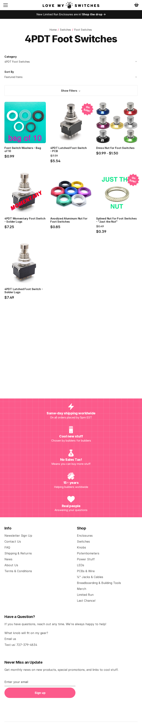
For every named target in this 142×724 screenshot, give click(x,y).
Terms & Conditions (18, 571)
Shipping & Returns (18, 553)
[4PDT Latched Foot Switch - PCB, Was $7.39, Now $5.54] (71, 122)
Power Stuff (86, 559)
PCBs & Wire (86, 571)
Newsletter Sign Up (18, 535)
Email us (10, 639)
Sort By (9, 71)
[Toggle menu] (8, 5)
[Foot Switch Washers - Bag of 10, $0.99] (25, 122)
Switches (83, 541)
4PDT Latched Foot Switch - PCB (68, 149)
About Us (11, 565)
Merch (81, 589)
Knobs (81, 547)
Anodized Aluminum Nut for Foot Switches (68, 220)
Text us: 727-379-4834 (20, 645)
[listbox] (71, 77)
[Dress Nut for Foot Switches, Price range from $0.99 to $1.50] (117, 122)
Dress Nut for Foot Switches (115, 147)
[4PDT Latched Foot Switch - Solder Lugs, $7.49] (25, 264)
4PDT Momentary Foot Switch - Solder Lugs (24, 220)
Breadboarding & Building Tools (99, 583)
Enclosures (85, 535)
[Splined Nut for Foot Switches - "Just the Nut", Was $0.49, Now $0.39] (117, 193)
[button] (71, 90)
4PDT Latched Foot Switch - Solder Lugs (23, 290)
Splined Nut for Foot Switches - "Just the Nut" (116, 220)
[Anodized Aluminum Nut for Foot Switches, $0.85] (71, 193)
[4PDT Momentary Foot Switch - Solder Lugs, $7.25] (25, 193)
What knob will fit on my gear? (26, 633)
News (8, 559)
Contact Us (12, 541)
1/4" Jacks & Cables (90, 577)
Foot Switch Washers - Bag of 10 (22, 149)
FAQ (7, 547)
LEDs (80, 565)
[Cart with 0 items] (136, 5)
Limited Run (85, 595)
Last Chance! (86, 600)
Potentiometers (88, 553)
